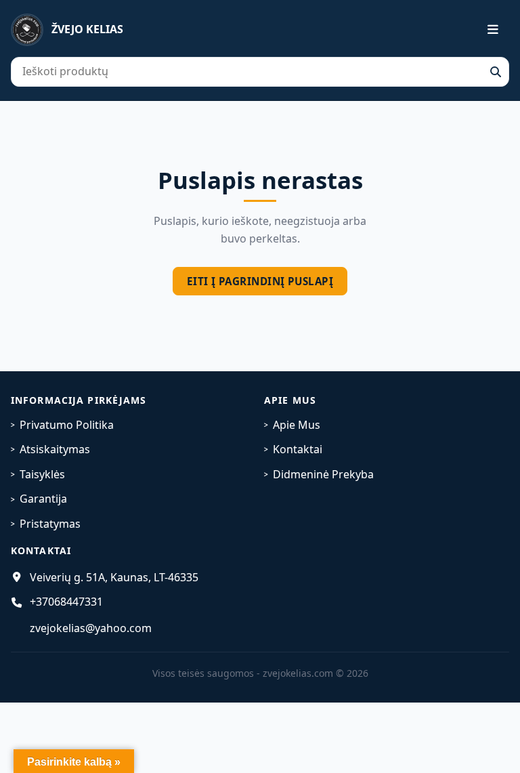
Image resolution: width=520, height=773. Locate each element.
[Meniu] (484, 30)
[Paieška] (495, 71)
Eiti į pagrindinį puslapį (260, 281)
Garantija (43, 498)
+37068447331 (66, 601)
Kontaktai (297, 449)
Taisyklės (42, 474)
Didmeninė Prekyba (323, 474)
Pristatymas (50, 523)
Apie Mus (296, 424)
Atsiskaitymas (55, 449)
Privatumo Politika (67, 424)
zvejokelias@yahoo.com (91, 628)
